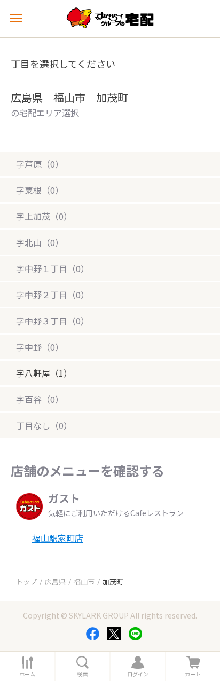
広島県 (55, 581)
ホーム (27, 674)
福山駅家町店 (57, 538)
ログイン (137, 674)
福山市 (84, 581)
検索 (82, 674)
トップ (26, 581)
